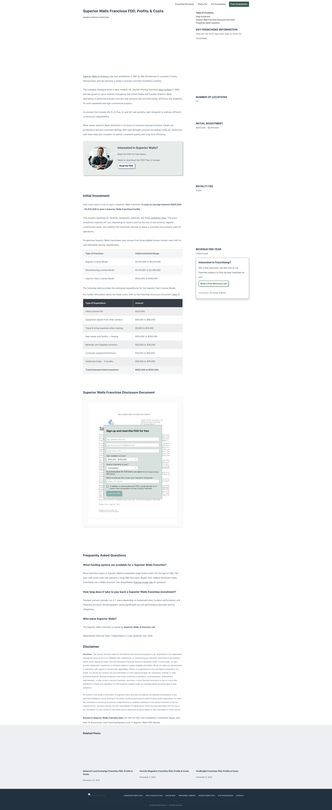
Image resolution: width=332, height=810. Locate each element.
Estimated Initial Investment (105, 369)
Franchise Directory (184, 4)
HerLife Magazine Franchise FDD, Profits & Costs (164, 771)
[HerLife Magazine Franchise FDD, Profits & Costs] (166, 752)
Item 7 (176, 294)
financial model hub (143, 582)
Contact (240, 795)
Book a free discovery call (213, 283)
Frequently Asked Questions (208, 23)
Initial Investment (203, 16)
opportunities (164, 89)
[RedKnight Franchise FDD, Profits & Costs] (222, 752)
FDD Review (170, 795)
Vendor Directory (207, 795)
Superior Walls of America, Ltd (98, 76)
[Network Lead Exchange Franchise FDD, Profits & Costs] (109, 752)
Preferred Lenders (187, 795)
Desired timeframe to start (117, 464)
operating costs (158, 218)
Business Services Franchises (96, 17)
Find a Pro (202, 4)
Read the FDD (126, 165)
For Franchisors (218, 4)
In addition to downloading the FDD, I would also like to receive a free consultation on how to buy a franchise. (133, 487)
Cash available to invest (116, 456)
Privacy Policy (153, 472)
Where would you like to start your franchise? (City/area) (130, 478)
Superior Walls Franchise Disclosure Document (215, 20)
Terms (112, 474)
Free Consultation (239, 4)
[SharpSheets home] (100, 795)
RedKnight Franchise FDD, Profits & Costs (217, 771)
